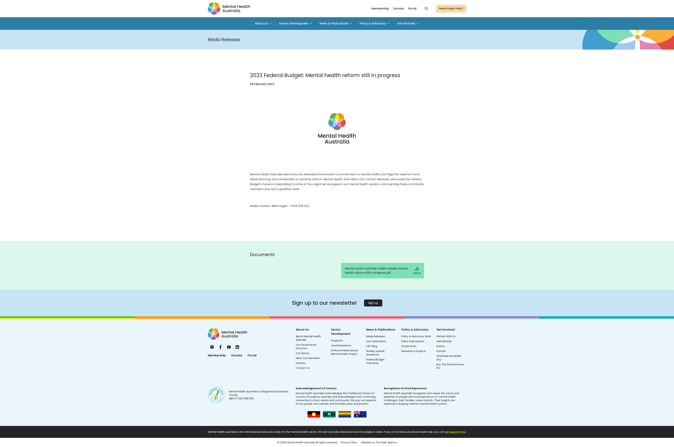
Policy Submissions (412, 341)
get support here (455, 432)
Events (441, 346)
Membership (380, 8)
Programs (337, 340)
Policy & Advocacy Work (416, 336)
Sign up (373, 303)
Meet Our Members (308, 358)
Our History (302, 353)
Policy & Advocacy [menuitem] (373, 23)
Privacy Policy (349, 442)
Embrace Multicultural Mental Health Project (344, 352)
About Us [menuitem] (261, 23)
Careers (300, 363)
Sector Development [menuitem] (293, 23)
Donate (398, 8)
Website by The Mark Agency (379, 442)
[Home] (227, 334)
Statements (408, 346)
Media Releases (375, 336)
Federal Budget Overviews (375, 361)
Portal (412, 8)
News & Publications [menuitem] (334, 23)
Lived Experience (341, 345)
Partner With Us (446, 336)
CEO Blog (371, 346)
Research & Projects (413, 351)
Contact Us (303, 368)
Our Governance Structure (306, 346)
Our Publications (376, 341)
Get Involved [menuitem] (406, 23)
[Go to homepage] (229, 8)
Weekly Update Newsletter (375, 352)
